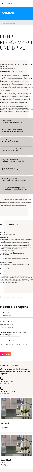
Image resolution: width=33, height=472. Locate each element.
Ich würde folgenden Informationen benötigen (14, 332)
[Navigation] (2, 3)
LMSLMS (8, 3)
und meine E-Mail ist (6, 322)
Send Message (6, 354)
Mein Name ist (4, 313)
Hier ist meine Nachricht (7, 341)
